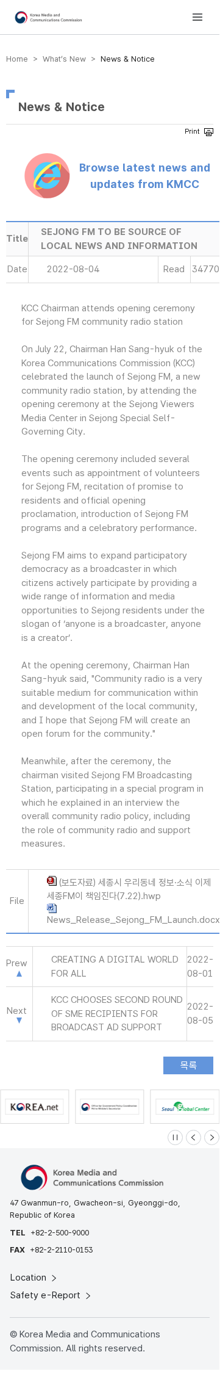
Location (29, 1277)
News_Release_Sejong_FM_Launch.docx (133, 919)
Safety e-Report (46, 1295)
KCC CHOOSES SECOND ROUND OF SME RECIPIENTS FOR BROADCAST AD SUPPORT (117, 1013)
